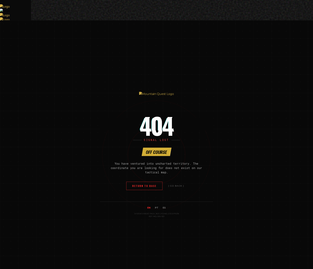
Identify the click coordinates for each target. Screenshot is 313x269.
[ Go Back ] (176, 185)
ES (164, 207)
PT (156, 207)
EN (149, 207)
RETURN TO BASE (144, 186)
